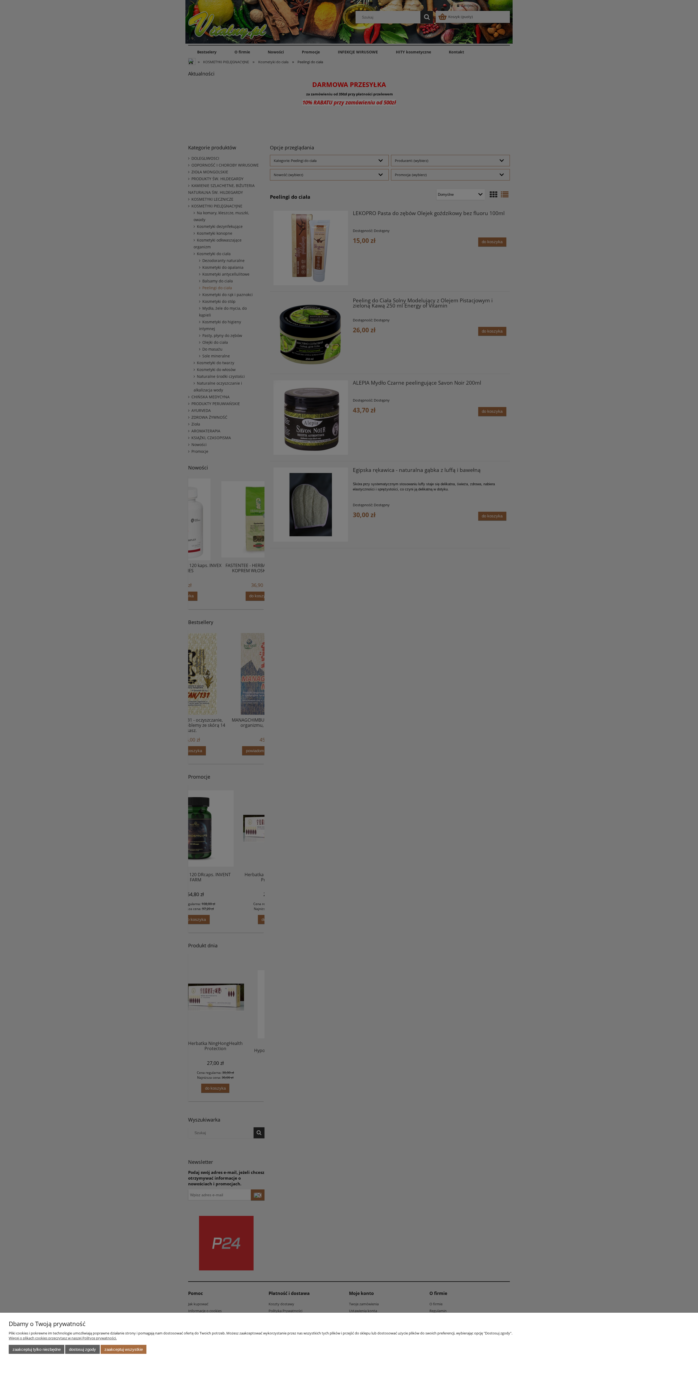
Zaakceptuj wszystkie (123, 1349)
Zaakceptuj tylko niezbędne (37, 1349)
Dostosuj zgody (82, 1349)
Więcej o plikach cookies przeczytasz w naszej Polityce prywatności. (63, 1338)
